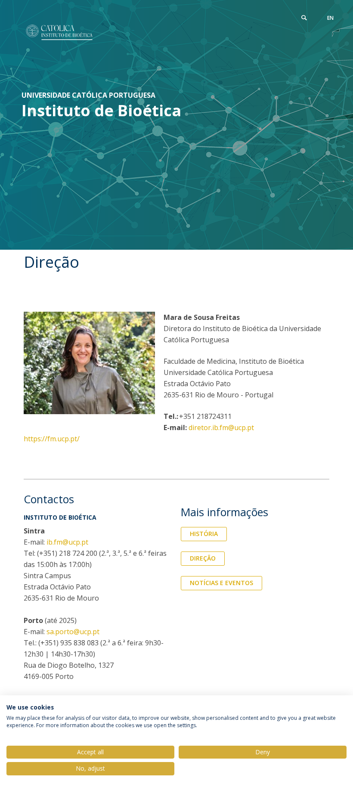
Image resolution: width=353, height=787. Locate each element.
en (330, 18)
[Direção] (59, 32)
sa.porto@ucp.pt (72, 631)
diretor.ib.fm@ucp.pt (221, 427)
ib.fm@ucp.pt (67, 542)
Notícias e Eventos (221, 583)
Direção (203, 558)
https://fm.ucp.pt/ (52, 438)
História (204, 534)
